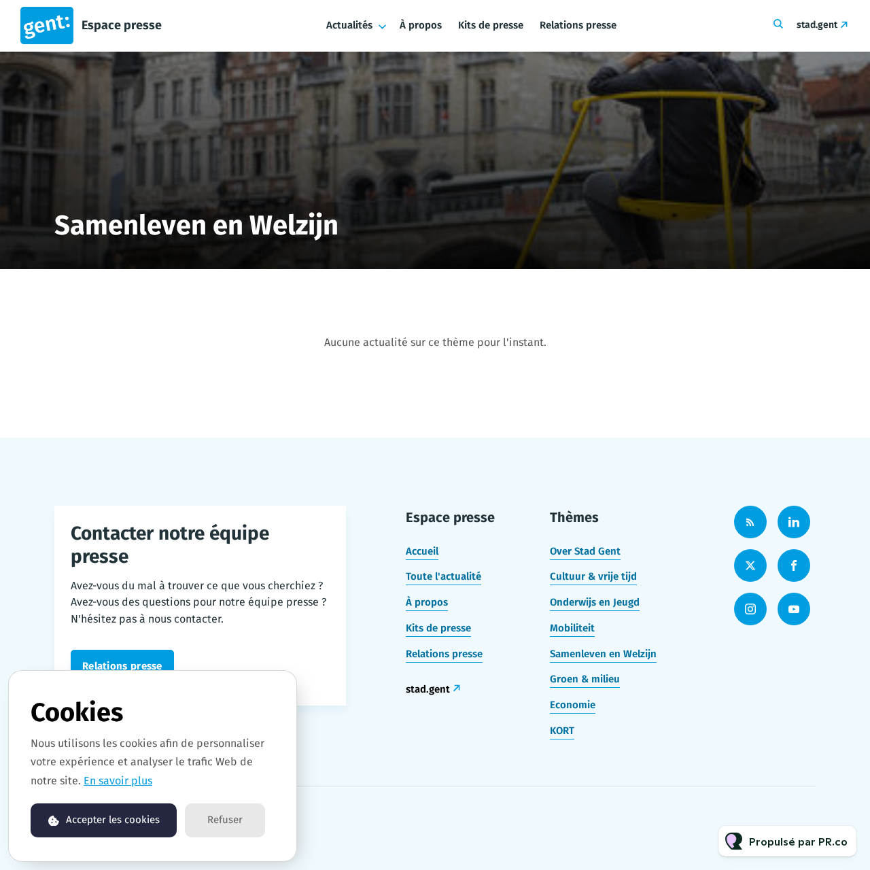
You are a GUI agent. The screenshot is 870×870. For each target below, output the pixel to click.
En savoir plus (118, 780)
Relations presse (578, 25)
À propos (421, 25)
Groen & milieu (585, 679)
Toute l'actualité (443, 576)
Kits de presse (490, 25)
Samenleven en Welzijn (603, 654)
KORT (562, 731)
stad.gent (817, 25)
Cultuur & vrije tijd (593, 576)
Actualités (349, 25)
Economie (572, 705)
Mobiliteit (572, 628)
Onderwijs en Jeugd (595, 602)
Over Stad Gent (585, 551)
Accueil (422, 551)
